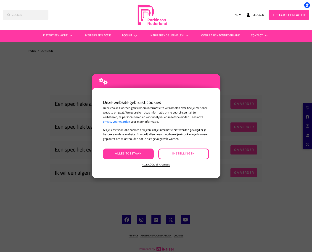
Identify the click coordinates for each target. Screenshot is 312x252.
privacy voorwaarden (116, 122)
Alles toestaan (128, 154)
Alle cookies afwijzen (156, 165)
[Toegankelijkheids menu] (307, 5)
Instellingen (183, 154)
